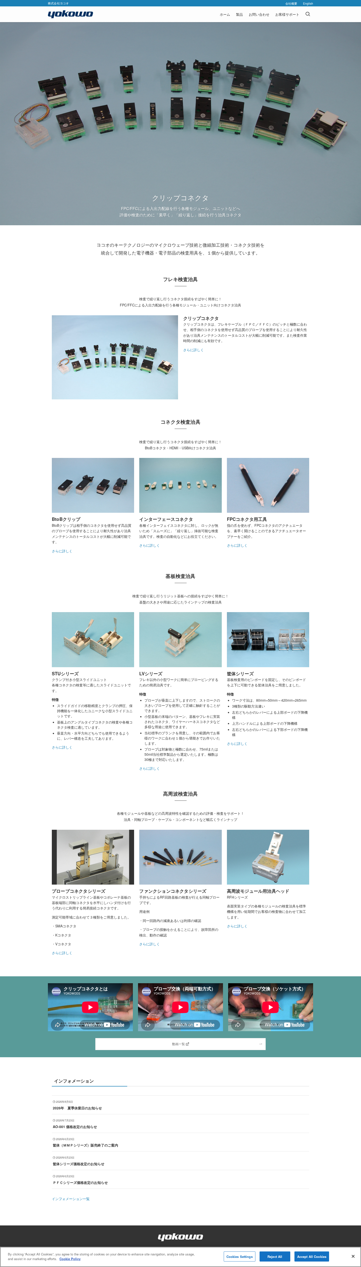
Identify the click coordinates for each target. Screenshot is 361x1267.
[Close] (353, 1256)
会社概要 (291, 3)
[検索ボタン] (307, 14)
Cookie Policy (70, 1258)
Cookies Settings (239, 1256)
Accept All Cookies (311, 1256)
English (308, 3)
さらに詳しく (193, 349)
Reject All (274, 1256)
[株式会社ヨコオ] (70, 14)
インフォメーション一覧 (71, 1198)
